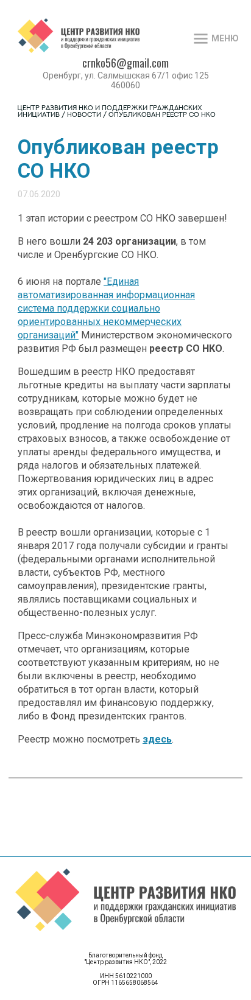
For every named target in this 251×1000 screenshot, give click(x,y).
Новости (84, 115)
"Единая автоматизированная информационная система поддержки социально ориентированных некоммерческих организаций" (106, 308)
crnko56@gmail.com (125, 63)
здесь (157, 739)
